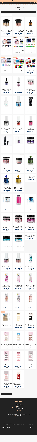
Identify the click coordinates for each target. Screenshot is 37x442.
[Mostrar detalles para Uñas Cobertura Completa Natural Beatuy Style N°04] (6, 317)
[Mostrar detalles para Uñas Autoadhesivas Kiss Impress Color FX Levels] (6, 278)
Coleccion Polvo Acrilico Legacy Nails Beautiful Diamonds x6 (6, 51)
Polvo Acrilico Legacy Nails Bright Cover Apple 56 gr (30, 168)
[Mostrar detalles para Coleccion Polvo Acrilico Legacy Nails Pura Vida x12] (18, 62)
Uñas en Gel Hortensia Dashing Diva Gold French (18, 345)
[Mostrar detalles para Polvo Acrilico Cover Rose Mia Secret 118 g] (6, 160)
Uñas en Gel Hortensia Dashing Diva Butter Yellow (18, 325)
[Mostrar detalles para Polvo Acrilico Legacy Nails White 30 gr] (30, 199)
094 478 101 (23, 0)
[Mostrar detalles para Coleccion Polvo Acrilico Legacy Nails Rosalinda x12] (30, 62)
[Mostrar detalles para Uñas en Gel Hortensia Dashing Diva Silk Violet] (30, 356)
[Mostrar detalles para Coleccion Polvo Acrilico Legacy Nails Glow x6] (30, 42)
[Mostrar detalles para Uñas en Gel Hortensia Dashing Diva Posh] (18, 356)
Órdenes (30, 423)
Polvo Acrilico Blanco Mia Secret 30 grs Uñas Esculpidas (30, 149)
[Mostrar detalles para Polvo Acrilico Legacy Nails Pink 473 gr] (18, 199)
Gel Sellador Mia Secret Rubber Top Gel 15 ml (18, 129)
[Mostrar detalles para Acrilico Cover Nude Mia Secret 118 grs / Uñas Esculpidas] (18, 23)
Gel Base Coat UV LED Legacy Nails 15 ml (6, 109)
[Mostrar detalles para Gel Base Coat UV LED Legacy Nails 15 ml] (6, 101)
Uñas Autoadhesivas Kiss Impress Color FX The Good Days (18, 305)
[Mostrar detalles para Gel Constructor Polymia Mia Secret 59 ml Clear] (30, 101)
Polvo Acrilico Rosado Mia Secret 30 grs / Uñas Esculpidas (30, 227)
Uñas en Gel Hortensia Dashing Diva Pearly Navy (6, 364)
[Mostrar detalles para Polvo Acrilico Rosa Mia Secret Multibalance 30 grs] (18, 219)
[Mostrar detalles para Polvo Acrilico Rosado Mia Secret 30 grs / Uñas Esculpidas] (30, 219)
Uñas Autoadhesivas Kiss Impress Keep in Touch (30, 305)
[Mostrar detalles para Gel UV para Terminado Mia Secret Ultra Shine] (30, 121)
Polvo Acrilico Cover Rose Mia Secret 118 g (6, 168)
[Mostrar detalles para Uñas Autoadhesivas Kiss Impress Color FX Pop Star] (18, 278)
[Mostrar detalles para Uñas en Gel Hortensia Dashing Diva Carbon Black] (30, 317)
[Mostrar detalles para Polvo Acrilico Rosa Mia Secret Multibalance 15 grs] (6, 219)
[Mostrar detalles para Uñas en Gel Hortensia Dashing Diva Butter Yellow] (18, 317)
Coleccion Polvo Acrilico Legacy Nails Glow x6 (30, 51)
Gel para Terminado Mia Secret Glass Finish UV (6, 129)
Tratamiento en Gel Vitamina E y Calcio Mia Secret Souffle (6, 266)
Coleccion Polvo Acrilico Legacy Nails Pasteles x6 (6, 70)
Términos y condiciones (6, 427)
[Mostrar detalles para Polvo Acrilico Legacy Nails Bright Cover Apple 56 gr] (30, 160)
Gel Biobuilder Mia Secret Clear (18, 109)
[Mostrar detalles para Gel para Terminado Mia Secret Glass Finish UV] (6, 121)
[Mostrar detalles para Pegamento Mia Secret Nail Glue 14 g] (18, 141)
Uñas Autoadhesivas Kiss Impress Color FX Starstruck (6, 305)
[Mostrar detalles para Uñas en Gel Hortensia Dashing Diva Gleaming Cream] (6, 337)
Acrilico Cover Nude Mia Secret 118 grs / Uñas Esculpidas (18, 31)
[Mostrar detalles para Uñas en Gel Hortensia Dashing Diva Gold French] (18, 337)
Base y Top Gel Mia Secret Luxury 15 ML (30, 31)
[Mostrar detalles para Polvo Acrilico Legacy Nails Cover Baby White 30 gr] (6, 199)
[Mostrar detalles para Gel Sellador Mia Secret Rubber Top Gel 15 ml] (18, 121)
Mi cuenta (30, 421)
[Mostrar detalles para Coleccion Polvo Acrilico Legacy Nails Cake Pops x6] (18, 42)
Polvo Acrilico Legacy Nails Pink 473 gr (18, 207)
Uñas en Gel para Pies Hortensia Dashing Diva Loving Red (18, 384)
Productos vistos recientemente (18, 424)
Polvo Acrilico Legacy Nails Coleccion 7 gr (30, 188)
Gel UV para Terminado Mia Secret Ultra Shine (30, 129)
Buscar (18, 421)
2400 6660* (14, 0)
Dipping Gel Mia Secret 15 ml (18, 89)
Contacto (6, 428)
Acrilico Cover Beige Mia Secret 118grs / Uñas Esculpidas (6, 31)
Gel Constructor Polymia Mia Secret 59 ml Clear (30, 109)
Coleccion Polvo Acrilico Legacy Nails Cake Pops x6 (18, 51)
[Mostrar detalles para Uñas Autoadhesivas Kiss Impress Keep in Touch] (30, 297)
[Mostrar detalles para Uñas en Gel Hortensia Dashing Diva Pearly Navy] (6, 356)
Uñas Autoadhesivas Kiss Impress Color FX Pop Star (18, 286)
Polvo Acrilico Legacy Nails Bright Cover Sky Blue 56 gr (6, 188)
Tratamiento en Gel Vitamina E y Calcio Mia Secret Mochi (30, 236)
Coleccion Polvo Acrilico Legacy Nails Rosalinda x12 (30, 70)
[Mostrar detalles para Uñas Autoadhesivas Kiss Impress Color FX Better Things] (30, 258)
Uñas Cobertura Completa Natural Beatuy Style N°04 (6, 325)
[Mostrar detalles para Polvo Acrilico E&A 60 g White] (18, 160)
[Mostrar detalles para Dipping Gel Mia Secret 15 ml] (18, 82)
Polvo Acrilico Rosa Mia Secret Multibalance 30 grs (18, 227)
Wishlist (30, 427)
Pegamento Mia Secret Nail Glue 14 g (18, 149)
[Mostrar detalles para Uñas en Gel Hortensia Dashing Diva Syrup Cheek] (6, 376)
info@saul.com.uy (19, 415)
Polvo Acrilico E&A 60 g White (18, 167)
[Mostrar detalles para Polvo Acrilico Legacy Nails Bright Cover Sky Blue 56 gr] (6, 180)
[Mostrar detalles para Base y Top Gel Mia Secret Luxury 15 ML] (30, 23)
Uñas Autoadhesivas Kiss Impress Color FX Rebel (30, 286)
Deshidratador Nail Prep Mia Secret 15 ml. (6, 90)
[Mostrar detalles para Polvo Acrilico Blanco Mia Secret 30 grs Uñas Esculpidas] (30, 141)
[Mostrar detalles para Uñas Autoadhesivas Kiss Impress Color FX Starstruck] (6, 297)
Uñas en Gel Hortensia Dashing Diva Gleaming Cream (6, 345)
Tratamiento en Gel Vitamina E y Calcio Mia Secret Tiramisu (18, 266)
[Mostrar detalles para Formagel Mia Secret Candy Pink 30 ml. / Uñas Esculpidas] (30, 82)
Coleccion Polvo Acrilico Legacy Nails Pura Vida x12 (18, 70)
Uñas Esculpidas (18, 9)
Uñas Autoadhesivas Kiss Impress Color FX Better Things (30, 266)
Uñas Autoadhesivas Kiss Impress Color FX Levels (6, 286)
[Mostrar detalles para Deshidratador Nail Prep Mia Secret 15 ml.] (6, 82)
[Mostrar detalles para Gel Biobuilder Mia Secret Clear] (18, 101)
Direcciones (31, 424)
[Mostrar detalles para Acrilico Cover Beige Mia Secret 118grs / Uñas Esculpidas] (6, 23)
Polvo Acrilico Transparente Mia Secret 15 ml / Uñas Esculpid (6, 247)
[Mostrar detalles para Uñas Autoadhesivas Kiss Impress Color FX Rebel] (30, 278)
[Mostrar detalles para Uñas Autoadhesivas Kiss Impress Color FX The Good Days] (18, 297)
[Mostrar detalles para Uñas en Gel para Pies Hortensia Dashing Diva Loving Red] (18, 376)
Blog (18, 423)
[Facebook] (6, 430)
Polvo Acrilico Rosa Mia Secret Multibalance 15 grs (6, 227)
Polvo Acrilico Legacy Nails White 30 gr (30, 207)
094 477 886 (19, 0)
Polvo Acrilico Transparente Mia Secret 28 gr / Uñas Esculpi (18, 247)
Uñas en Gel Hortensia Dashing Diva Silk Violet (30, 364)
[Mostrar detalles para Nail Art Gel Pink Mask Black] (6, 141)
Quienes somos (6, 421)
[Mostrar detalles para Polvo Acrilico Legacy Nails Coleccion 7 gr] (30, 180)
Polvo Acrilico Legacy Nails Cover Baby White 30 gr (6, 207)
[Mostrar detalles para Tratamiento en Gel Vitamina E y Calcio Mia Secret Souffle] (6, 258)
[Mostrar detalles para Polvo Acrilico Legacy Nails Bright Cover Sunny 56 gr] (18, 180)
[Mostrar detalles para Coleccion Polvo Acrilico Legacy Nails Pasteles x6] (6, 62)
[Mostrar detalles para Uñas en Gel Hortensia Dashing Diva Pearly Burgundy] (30, 337)
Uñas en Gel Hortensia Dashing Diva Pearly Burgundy (30, 345)
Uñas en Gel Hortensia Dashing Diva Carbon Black (30, 325)
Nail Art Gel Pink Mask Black (6, 148)
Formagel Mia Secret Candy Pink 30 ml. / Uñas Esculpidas (30, 90)
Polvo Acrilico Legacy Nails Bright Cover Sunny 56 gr (18, 188)
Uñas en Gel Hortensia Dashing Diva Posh (18, 364)
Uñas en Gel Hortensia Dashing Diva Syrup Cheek (6, 384)
